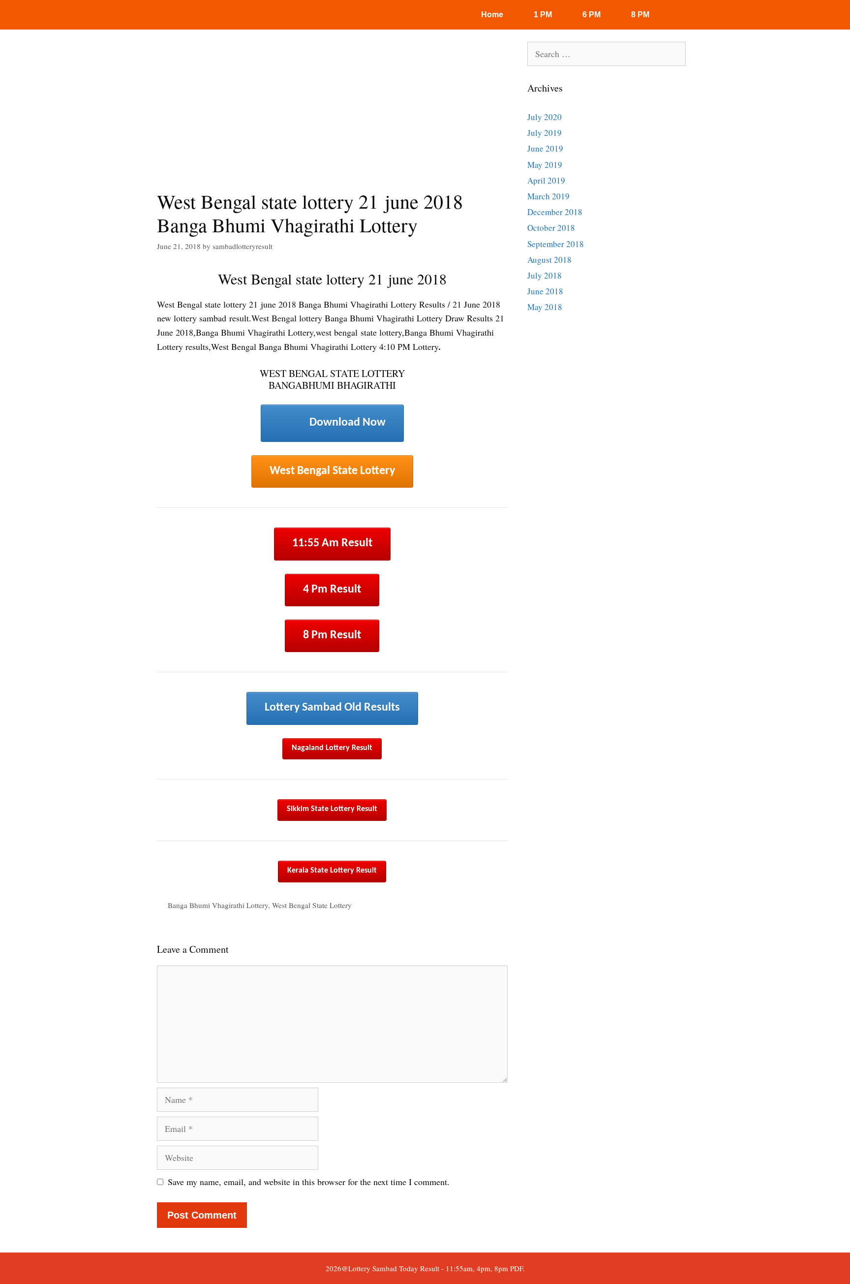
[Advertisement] (332, 116)
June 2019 (545, 148)
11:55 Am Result (332, 543)
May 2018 (544, 307)
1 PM (543, 14)
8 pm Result (332, 635)
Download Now (347, 423)
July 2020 (544, 117)
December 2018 (554, 212)
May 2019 (544, 164)
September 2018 (555, 244)
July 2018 (544, 275)
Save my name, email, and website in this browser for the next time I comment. (309, 1182)
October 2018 (551, 227)
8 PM (640, 14)
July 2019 (544, 132)
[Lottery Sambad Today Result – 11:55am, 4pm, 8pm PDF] (186, 15)
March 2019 (548, 196)
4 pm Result (332, 589)
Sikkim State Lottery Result (332, 809)
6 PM (591, 14)
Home (492, 14)
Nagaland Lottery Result (332, 748)
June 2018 (545, 291)
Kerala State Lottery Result (332, 871)
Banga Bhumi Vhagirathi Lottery (218, 905)
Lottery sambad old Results (332, 708)
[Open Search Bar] (685, 15)
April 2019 (546, 180)
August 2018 (549, 259)
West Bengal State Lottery (332, 471)
